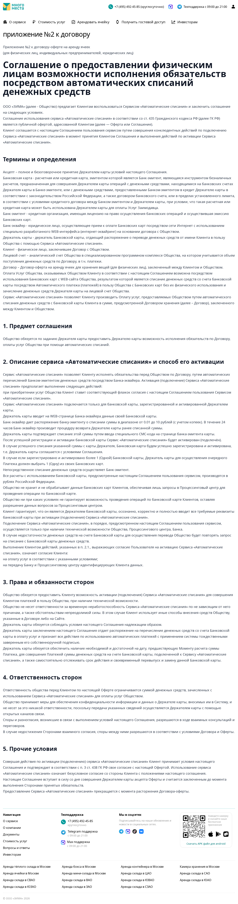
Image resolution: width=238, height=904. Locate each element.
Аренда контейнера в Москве (142, 867)
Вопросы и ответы (16, 848)
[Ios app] (210, 834)
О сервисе (10, 821)
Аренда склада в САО (195, 873)
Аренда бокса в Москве (79, 867)
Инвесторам (12, 854)
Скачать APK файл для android (206, 843)
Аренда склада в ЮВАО (137, 880)
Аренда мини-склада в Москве (84, 873)
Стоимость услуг (15, 841)
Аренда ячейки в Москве (21, 873)
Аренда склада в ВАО (77, 880)
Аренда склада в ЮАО (195, 880)
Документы (11, 834)
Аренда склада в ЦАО (136, 873)
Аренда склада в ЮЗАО (19, 887)
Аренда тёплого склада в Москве (27, 867)
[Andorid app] (218, 834)
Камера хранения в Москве (200, 867)
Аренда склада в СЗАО (137, 887)
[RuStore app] (226, 834)
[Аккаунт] (233, 6)
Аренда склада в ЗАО (77, 887)
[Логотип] (13, 6)
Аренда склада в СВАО (19, 880)
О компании (12, 828)
